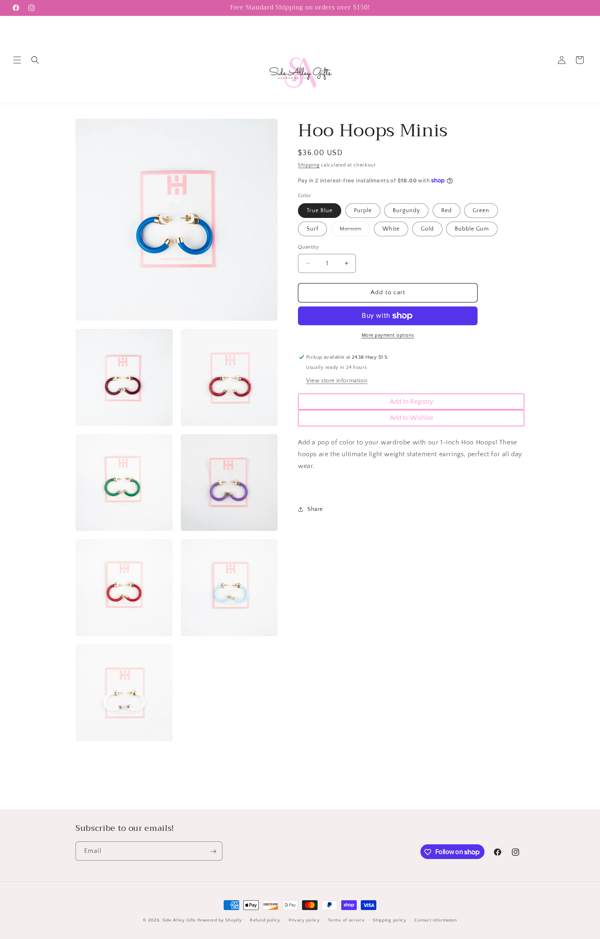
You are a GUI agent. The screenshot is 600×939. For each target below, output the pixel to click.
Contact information (435, 919)
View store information (336, 380)
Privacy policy (304, 919)
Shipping (309, 165)
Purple (363, 210)
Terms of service (346, 919)
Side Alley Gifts (179, 920)
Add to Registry (411, 401)
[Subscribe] (213, 851)
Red (446, 210)
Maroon (355, 230)
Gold (427, 229)
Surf (312, 229)
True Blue (320, 210)
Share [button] (315, 509)
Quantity (308, 247)
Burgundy (406, 210)
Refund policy (265, 919)
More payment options (388, 335)
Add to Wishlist (411, 418)
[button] (17, 60)
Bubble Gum (472, 229)
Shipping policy (390, 919)
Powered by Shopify (220, 920)
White (391, 229)
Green (481, 210)
